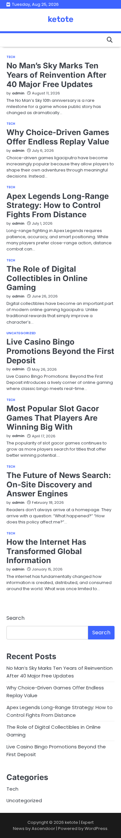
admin (18, 93)
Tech (10, 57)
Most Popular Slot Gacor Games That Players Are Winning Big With (52, 418)
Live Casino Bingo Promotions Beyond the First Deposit (60, 351)
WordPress (96, 828)
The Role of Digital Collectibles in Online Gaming (46, 278)
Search (15, 618)
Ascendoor (43, 828)
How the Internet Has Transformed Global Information (46, 551)
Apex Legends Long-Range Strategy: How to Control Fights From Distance (57, 205)
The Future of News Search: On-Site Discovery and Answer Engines (58, 485)
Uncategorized (21, 333)
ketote (61, 19)
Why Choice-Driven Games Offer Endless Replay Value (57, 137)
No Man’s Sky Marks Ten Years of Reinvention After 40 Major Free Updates (56, 75)
